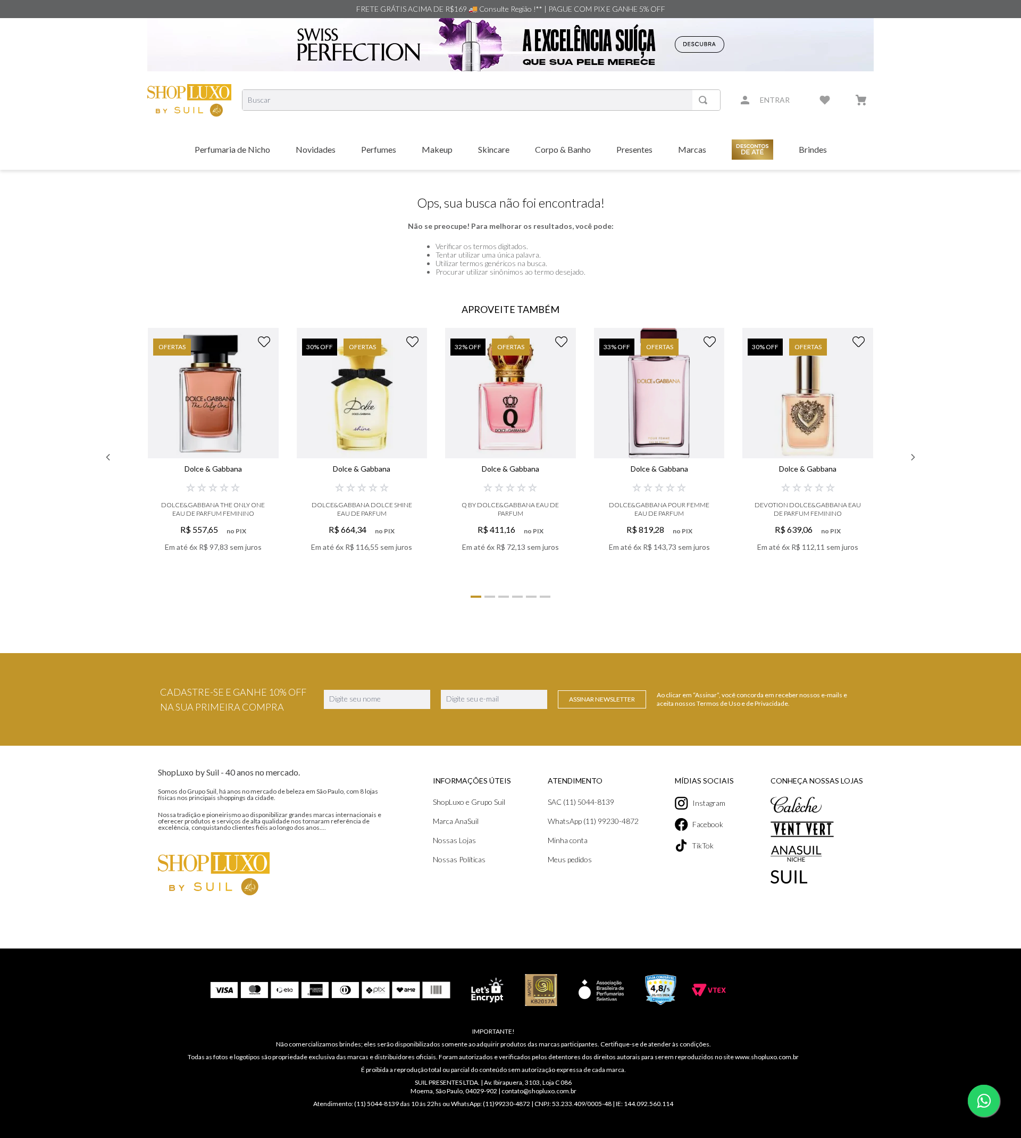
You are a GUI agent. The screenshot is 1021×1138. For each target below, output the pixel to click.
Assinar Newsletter (602, 699)
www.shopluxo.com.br (767, 1057)
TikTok (703, 845)
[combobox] (481, 100)
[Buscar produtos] (705, 100)
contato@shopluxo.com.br (538, 1091)
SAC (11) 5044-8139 (581, 801)
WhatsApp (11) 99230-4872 (593, 821)
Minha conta (568, 840)
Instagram (708, 802)
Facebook (707, 824)
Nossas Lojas (454, 840)
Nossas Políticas (459, 859)
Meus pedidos (570, 859)
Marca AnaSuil (456, 821)
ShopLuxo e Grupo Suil (469, 801)
